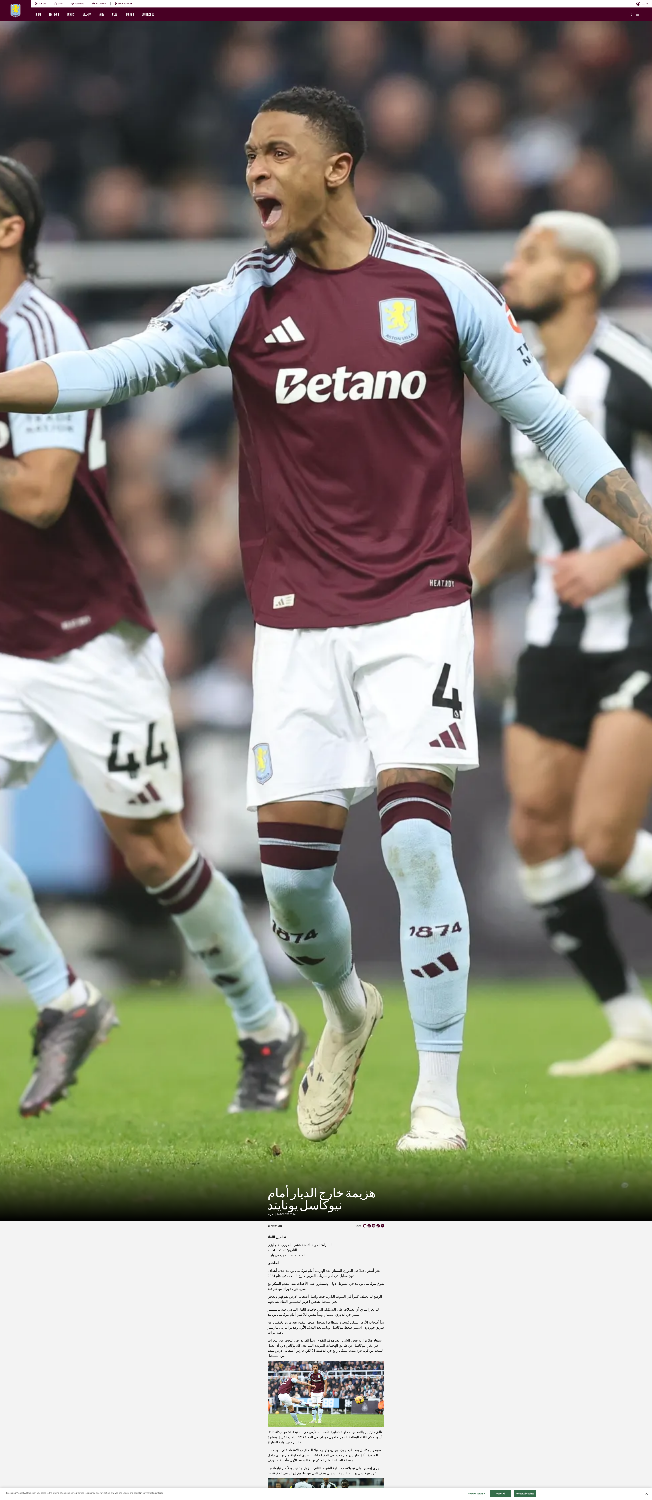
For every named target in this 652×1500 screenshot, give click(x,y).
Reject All (500, 1493)
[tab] (40, 3)
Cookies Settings (476, 1493)
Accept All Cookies (525, 1493)
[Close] (646, 1493)
